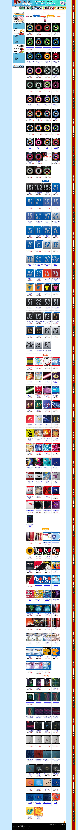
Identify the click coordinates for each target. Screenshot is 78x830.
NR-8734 (30, 511)
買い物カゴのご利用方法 (36, 8)
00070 (47, 33)
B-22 (38, 571)
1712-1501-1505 (47, 774)
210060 (38, 322)
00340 (38, 62)
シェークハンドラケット (18, 23)
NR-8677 (29, 467)
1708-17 (47, 688)
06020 (38, 148)
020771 (30, 236)
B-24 (56, 571)
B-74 (47, 628)
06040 (56, 148)
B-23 (47, 571)
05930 (55, 133)
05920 (47, 133)
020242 (47, 193)
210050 (30, 322)
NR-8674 (56, 453)
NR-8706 (38, 482)
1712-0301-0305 (56, 731)
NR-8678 (38, 467)
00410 (30, 76)
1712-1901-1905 (47, 789)
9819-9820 (38, 817)
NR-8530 (30, 381)
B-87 (30, 671)
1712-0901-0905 (38, 760)
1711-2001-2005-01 (47, 717)
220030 (30, 350)
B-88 (39, 672)
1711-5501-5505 (56, 717)
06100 (30, 176)
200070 (38, 265)
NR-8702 (55, 467)
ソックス (16, 53)
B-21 (30, 571)
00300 (47, 48)
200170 (56, 293)
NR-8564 (38, 396)
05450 (55, 105)
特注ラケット (17, 28)
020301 (56, 193)
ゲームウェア (17, 35)
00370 (47, 62)
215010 (30, 336)
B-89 (47, 671)
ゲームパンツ (17, 36)
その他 (18, 51)
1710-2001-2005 (38, 702)
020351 (38, 207)
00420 (38, 76)
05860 (56, 119)
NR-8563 (30, 396)
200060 (30, 265)
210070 (47, 322)
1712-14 (39, 774)
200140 (30, 294)
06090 (56, 162)
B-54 (30, 614)
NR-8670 (56, 439)
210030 (47, 308)
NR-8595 (56, 425)
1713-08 (47, 803)
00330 (30, 62)
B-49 (47, 600)
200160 (47, 293)
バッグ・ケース (18, 48)
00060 (38, 33)
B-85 (47, 657)
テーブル (16, 59)
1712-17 (30, 789)
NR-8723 (38, 496)
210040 (55, 308)
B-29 (30, 585)
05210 (38, 105)
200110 (39, 279)
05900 (30, 133)
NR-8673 (47, 453)
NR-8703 (30, 482)
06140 (47, 176)
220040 (38, 350)
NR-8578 (47, 410)
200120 (47, 279)
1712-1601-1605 (56, 774)
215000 (56, 322)
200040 (47, 250)
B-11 (38, 542)
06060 (38, 162)
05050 (30, 105)
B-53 (56, 600)
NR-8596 (30, 439)
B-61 (38, 614)
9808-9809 (30, 817)
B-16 (38, 557)
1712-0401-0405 (30, 745)
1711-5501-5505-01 (30, 731)
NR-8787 (47, 511)
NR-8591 (30, 425)
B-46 (38, 600)
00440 (56, 76)
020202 (30, 193)
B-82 (30, 657)
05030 (56, 90)
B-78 (47, 643)
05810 (38, 119)
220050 (47, 350)
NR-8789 (30, 525)
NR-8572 (30, 410)
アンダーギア (17, 42)
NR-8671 (30, 453)
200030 (38, 250)
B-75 (56, 628)
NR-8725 (55, 497)
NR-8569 (55, 396)
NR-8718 (47, 482)
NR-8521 (47, 367)
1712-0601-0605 (47, 745)
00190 (56, 33)
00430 (47, 76)
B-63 (55, 614)
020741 (56, 222)
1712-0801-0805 (30, 760)
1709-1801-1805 (55, 688)
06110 (38, 176)
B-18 (55, 557)
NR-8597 (39, 439)
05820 (47, 119)
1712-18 (38, 789)
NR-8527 (55, 367)
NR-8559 (56, 382)
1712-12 (56, 760)
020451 (47, 207)
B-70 (30, 628)
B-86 (56, 657)
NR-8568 (47, 396)
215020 (38, 336)
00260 (38, 47)
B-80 (55, 643)
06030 (47, 148)
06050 (30, 162)
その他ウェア (17, 41)
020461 (56, 207)
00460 (38, 90)
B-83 (38, 657)
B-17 (47, 557)
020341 (30, 207)
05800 (30, 119)
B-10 (30, 542)
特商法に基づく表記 (53, 824)
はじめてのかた (48, 8)
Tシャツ (16, 37)
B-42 (56, 585)
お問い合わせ (60, 8)
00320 (56, 47)
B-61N (47, 614)
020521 (30, 222)
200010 (55, 236)
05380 (47, 105)
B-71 (38, 628)
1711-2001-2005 (38, 717)
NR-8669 (47, 439)
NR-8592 (38, 425)
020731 (47, 222)
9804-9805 (55, 803)
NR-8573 (38, 410)
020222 (38, 193)
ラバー (18, 18)
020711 (39, 222)
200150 (39, 294)
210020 (38, 308)
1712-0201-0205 (47, 731)
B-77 (38, 643)
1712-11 (47, 760)
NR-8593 (47, 425)
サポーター (16, 43)
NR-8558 (47, 381)
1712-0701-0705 (55, 745)
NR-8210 (38, 367)
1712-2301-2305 (56, 789)
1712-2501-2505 (38, 803)
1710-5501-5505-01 (30, 717)
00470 (47, 90)
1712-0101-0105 (38, 731)
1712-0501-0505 (38, 745)
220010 (47, 336)
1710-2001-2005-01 (47, 702)
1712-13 (30, 774)
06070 (47, 159)
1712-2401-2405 (30, 803)
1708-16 (38, 688)
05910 (38, 133)
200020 (30, 250)
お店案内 (25, 8)
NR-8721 (30, 497)
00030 (29, 33)
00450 (30, 90)
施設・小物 (16, 58)
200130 (56, 279)
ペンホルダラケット (17, 24)
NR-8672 (38, 453)
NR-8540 (38, 381)
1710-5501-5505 (56, 702)
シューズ (18, 45)
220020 (56, 336)
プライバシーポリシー (61, 824)
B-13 (47, 543)
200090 (56, 265)
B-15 (30, 557)
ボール (18, 30)
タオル (16, 57)
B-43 (30, 600)
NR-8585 (56, 410)
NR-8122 (30, 368)
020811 (38, 236)
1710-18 (30, 703)
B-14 (55, 542)
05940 (30, 148)
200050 (55, 250)
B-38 (38, 585)
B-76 (30, 643)
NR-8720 (55, 482)
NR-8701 (47, 467)
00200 (30, 48)
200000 (47, 236)
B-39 (47, 585)
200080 (47, 265)
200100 (30, 279)
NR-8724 (47, 496)
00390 (56, 62)
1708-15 (30, 688)
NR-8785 (38, 511)
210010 (29, 308)
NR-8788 (56, 511)
